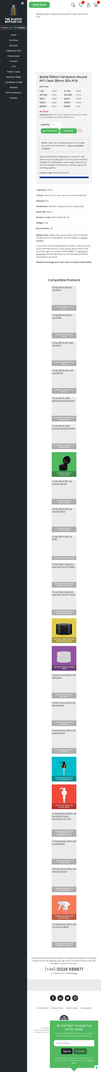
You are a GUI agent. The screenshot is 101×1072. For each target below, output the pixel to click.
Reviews (13, 87)
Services (13, 45)
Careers (13, 98)
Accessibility (86, 1008)
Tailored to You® (13, 50)
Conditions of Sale (13, 82)
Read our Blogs (13, 77)
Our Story (13, 40)
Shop (13, 35)
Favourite (81, 5)
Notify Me (68, 131)
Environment (13, 56)
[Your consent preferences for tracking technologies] (96, 1067)
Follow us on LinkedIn (60, 998)
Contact (13, 61)
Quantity (45, 124)
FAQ (14, 66)
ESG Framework (13, 92)
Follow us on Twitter (68, 998)
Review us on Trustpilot (13, 28)
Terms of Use (72, 1008)
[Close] (22, 3)
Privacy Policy (57, 1008)
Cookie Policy (43, 1008)
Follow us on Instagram (75, 998)
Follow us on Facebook (53, 998)
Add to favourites (80, 131)
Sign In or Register (88, 5)
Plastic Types (13, 71)
